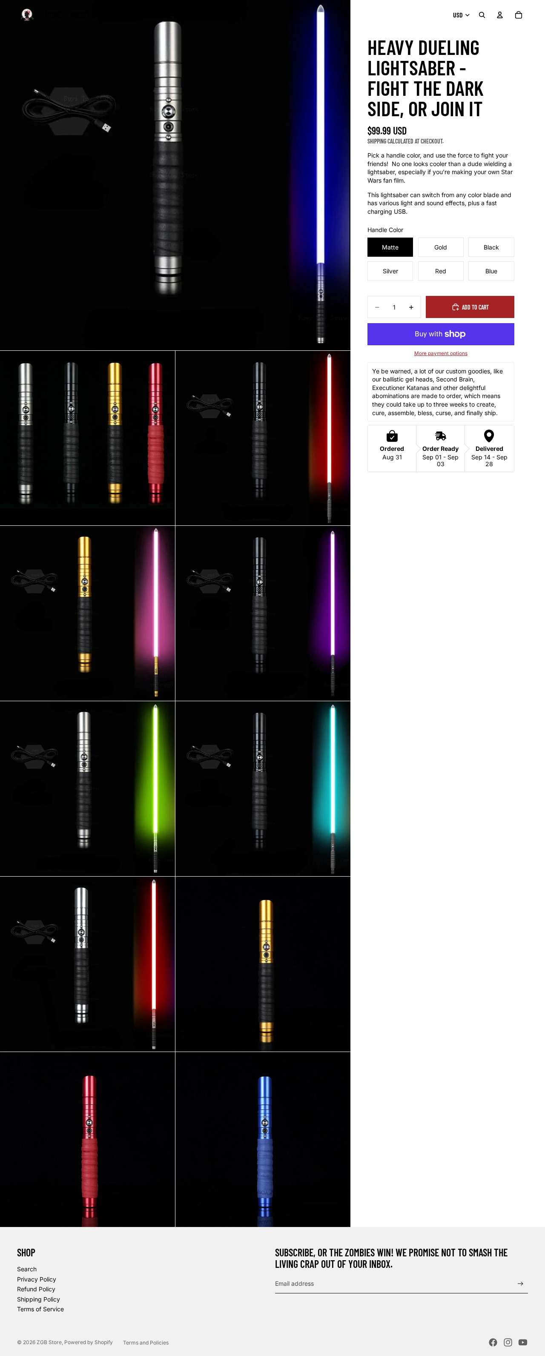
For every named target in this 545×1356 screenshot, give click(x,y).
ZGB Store (49, 1342)
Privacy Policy (36, 1279)
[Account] (499, 15)
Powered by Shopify (88, 1342)
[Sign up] (520, 1283)
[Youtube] (523, 1342)
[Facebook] (493, 1342)
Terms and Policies (146, 1342)
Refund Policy (36, 1289)
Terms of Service (40, 1309)
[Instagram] (508, 1342)
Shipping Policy (38, 1299)
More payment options (441, 353)
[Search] (482, 15)
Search (27, 1269)
